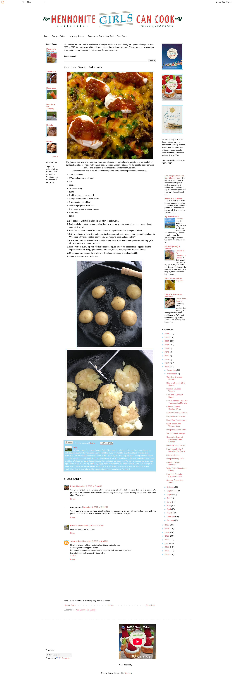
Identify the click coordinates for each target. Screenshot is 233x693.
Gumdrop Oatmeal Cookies (174, 378)
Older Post (150, 605)
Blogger (128, 673)
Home (46, 36)
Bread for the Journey (175, 445)
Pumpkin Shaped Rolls (176, 430)
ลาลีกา (73, 555)
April (169, 509)
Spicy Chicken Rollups (175, 433)
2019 (167, 359)
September (172, 491)
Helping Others (76, 36)
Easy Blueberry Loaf (173, 178)
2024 (167, 341)
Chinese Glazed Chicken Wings (173, 408)
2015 (167, 529)
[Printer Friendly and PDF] (69, 443)
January (170, 520)
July (169, 498)
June (169, 502)
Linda (73, 486)
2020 (167, 356)
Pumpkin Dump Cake (175, 459)
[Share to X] (106, 443)
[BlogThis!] (104, 443)
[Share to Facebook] (109, 443)
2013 (167, 536)
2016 (167, 525)
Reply (72, 499)
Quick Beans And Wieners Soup (173, 425)
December (171, 370)
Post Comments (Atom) (85, 610)
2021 (167, 352)
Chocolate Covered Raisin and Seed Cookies (174, 439)
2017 (167, 367)
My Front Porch (172, 216)
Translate (66, 658)
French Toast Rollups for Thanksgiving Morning (176, 402)
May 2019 (180, 280)
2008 (167, 554)
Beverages (51, 88)
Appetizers (51, 72)
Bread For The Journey (176, 420)
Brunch (49, 141)
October (170, 487)
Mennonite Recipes (51, 50)
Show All (55, 157)
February (179, 219)
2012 (167, 540)
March (170, 513)
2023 (167, 345)
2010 (167, 547)
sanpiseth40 (76, 541)
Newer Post (69, 605)
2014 (167, 532)
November (171, 374)
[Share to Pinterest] (111, 443)
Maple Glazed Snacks (175, 416)
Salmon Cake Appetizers (176, 413)
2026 (167, 333)
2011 (167, 543)
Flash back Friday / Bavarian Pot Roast (175, 450)
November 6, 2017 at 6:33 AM (89, 486)
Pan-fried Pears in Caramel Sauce (174, 475)
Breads (49, 125)
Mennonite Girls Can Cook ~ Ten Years (107, 36)
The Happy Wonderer (174, 176)
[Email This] (101, 443)
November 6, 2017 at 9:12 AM (95, 507)
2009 (167, 551)
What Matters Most (173, 278)
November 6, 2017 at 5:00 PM (91, 525)
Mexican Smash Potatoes (173, 463)
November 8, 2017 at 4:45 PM (95, 541)
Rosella (73, 525)
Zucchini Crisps (172, 455)
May (169, 505)
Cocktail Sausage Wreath (173, 390)
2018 (167, 363)
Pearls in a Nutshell (173, 198)
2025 (167, 337)
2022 (167, 348)
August (170, 494)
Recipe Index (58, 36)
